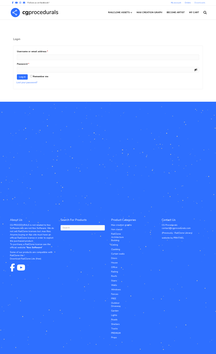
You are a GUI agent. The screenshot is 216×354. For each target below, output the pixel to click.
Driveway (116, 306)
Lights (114, 315)
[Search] (203, 12)
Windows (116, 289)
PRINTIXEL (178, 237)
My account (176, 2)
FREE (113, 298)
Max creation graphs (121, 225)
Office (114, 267)
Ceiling (114, 244)
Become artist (176, 12)
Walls (114, 285)
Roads (114, 319)
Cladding (115, 249)
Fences (114, 294)
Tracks (114, 328)
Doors (114, 258)
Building (115, 240)
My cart (194, 12)
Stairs (114, 280)
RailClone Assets (119, 12)
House (114, 262)
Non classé (116, 229)
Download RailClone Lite (22, 258)
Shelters (115, 324)
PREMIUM (116, 333)
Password (28, 63)
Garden (115, 310)
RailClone (116, 233)
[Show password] (195, 69)
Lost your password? (26, 82)
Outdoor (115, 302)
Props (114, 337)
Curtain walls (118, 253)
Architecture (117, 237)
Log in (22, 77)
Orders (188, 2)
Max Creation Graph (149, 12)
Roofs (114, 276)
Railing (114, 271)
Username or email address (37, 51)
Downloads (199, 2)
